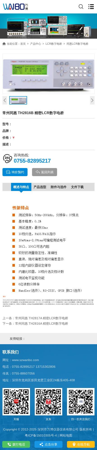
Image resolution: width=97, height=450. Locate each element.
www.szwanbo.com (25, 360)
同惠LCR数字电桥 (77, 43)
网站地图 (66, 435)
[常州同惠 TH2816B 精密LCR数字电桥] (49, 74)
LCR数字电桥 (54, 43)
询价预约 (18, 172)
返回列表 (47, 172)
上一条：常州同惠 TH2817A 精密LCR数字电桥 (35, 318)
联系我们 (10, 352)
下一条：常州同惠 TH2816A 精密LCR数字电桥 (35, 323)
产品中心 (35, 43)
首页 (23, 43)
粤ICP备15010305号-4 (41, 435)
